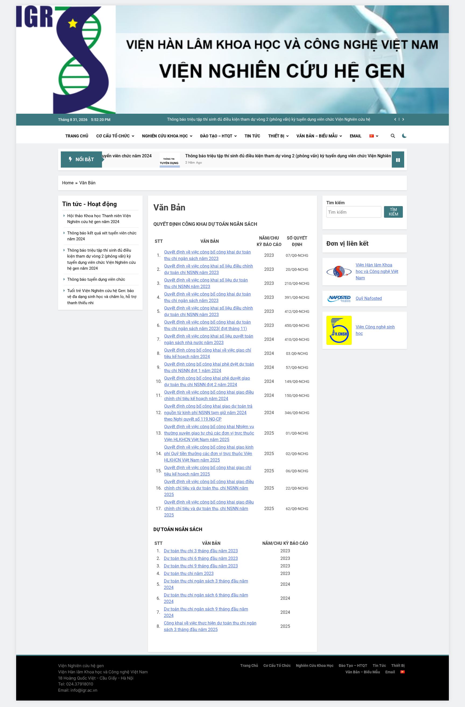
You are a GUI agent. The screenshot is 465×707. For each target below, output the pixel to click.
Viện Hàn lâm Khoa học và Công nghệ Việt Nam (377, 271)
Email (355, 136)
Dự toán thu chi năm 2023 (189, 573)
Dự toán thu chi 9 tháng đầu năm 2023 (201, 566)
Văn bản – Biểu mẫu (317, 136)
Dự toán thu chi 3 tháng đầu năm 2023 (201, 550)
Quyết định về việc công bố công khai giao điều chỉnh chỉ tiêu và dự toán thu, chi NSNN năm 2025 (209, 488)
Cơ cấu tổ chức (113, 136)
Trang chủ (76, 136)
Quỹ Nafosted (369, 298)
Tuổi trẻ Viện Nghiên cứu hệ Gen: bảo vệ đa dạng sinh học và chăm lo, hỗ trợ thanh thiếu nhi (101, 296)
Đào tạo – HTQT (216, 136)
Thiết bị (276, 136)
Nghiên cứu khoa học (165, 136)
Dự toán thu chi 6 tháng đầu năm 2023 (201, 558)
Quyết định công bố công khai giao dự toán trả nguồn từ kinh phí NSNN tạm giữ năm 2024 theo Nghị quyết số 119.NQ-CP (208, 413)
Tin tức (252, 136)
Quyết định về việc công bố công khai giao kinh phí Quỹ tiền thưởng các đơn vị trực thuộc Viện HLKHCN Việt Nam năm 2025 (208, 454)
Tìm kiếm (393, 212)
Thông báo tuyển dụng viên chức (96, 279)
